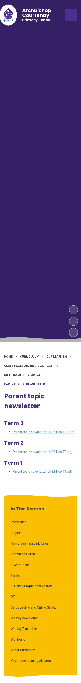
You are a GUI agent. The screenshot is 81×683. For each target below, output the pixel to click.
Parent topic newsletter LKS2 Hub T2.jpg (41, 452)
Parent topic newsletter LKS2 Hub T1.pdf (42, 471)
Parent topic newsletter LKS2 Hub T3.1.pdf (43, 432)
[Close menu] (71, 15)
